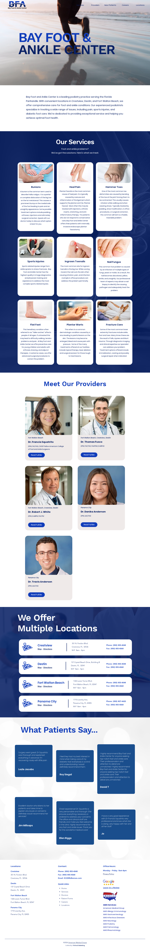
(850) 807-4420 (119, 701)
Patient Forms (67, 898)
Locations (65, 905)
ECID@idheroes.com (73, 878)
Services (64, 892)
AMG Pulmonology (111, 927)
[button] (36, 455)
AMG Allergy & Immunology (115, 911)
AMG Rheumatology (111, 930)
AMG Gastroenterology (113, 914)
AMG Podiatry (109, 924)
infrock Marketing (79, 945)
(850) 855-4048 (119, 645)
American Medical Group (113, 908)
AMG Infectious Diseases (114, 917)
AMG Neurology (109, 920)
